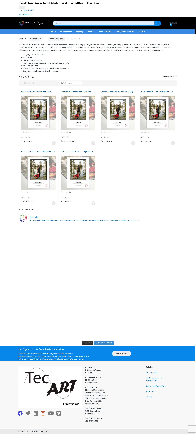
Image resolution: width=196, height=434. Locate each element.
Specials (141, 32)
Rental (64, 3)
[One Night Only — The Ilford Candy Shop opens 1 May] (158, 328)
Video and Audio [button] (105, 32)
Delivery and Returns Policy (156, 386)
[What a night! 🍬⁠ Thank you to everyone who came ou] (78, 305)
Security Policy (151, 372)
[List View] (29, 83)
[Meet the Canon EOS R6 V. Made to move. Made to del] (38, 305)
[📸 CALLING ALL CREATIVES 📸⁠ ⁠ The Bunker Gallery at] (78, 328)
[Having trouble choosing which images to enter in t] (38, 236)
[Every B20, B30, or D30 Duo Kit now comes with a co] (38, 259)
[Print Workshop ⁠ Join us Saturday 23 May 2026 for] (118, 305)
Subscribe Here (121, 353)
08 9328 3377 (28, 10)
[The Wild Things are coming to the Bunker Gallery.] (158, 305)
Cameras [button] (90, 32)
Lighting (79, 32)
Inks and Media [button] (66, 32)
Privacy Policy (151, 391)
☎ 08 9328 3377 (25, 15)
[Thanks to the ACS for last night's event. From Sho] (158, 236)
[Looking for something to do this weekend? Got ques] (38, 282)
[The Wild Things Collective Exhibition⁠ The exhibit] (158, 282)
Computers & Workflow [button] (125, 32)
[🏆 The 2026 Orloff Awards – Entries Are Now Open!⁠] (78, 236)
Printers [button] (52, 32)
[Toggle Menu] (22, 7)
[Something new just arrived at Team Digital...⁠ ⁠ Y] (118, 259)
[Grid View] (33, 83)
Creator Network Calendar (47, 3)
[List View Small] (25, 83)
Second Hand (77, 3)
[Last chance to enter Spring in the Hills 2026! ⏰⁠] (118, 236)
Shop (89, 3)
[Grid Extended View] (22, 83)
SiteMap (149, 397)
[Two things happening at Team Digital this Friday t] (38, 328)
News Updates (26, 3)
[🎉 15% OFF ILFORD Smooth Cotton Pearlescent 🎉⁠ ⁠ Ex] (78, 282)
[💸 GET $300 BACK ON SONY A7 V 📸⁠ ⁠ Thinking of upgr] (118, 328)
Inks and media (35, 39)
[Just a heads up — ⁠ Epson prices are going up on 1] (118, 282)
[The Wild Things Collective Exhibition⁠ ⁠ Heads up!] (78, 259)
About (97, 3)
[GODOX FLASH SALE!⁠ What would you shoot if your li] (158, 259)
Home (21, 39)
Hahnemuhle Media (56, 39)
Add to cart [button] (53, 143)
